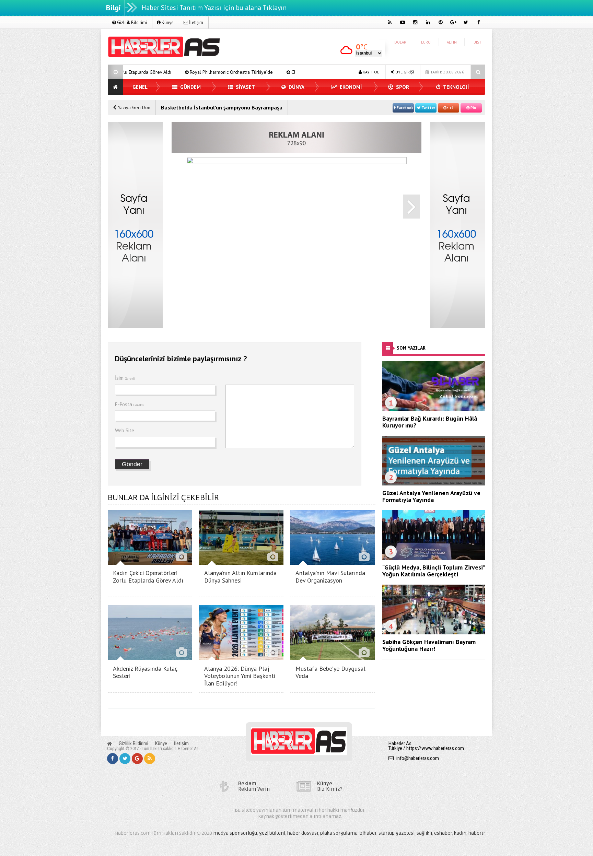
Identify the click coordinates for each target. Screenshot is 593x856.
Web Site (124, 430)
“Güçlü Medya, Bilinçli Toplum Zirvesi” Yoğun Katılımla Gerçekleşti (433, 570)
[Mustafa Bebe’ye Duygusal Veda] (332, 658)
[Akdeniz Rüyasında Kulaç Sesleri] (150, 658)
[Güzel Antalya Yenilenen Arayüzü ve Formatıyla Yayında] (433, 484)
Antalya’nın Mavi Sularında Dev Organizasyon (330, 576)
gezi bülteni (272, 833)
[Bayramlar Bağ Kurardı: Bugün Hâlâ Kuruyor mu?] (433, 409)
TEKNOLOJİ (455, 87)
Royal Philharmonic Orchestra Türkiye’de (180, 72)
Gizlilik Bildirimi (131, 22)
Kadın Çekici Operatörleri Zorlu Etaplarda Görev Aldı (148, 576)
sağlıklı (424, 833)
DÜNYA (295, 87)
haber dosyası (302, 833)
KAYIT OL (370, 71)
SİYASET (244, 87)
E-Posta (129, 404)
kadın (460, 833)
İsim (125, 378)
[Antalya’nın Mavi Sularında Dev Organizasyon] (332, 563)
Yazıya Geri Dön (133, 107)
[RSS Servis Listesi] (149, 758)
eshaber (443, 833)
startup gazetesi (397, 833)
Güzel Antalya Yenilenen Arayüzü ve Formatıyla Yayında (431, 496)
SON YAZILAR (411, 348)
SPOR (402, 87)
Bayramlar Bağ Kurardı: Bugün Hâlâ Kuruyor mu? (429, 421)
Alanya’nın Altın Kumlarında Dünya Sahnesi (240, 576)
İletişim (195, 22)
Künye (167, 22)
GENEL (140, 87)
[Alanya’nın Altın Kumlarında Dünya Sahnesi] (241, 563)
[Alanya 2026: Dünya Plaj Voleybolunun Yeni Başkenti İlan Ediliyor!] (241, 658)
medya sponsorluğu (235, 833)
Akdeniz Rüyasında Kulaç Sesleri (145, 672)
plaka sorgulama (339, 833)
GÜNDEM (190, 87)
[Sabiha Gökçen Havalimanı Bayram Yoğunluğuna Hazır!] (433, 633)
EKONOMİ (350, 87)
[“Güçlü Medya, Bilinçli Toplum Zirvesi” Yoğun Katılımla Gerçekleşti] (433, 558)
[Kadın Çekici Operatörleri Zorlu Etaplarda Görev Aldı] (150, 563)
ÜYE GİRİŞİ (404, 71)
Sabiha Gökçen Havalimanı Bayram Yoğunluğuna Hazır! (429, 645)
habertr (476, 833)
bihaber (368, 833)
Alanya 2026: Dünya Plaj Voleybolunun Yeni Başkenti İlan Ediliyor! (239, 676)
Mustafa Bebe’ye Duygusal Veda (330, 672)
